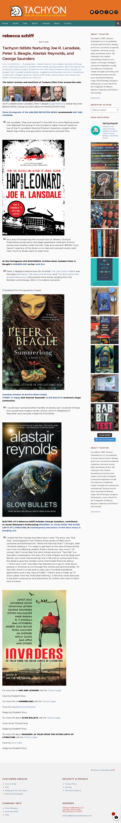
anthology (77, 64)
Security (68, 787)
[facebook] (97, 12)
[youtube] (102, 12)
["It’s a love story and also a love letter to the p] (105, 330)
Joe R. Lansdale (16, 72)
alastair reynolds (65, 64)
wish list (39, 264)
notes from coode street (73, 72)
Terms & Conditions (73, 790)
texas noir (37, 78)
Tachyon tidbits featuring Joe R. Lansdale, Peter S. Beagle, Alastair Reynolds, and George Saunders (41, 53)
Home (5, 23)
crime (4, 67)
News (56, 23)
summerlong (15, 78)
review (48, 75)
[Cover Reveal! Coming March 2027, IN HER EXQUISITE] (105, 359)
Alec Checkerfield (11, 64)
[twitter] (92, 12)
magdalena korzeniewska (51, 72)
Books (16, 23)
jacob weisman (71, 69)
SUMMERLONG (19, 264)
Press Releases (11, 808)
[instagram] (116, 12)
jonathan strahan (31, 72)
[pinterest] (111, 12)
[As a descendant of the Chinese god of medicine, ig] (105, 301)
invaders (16, 69)
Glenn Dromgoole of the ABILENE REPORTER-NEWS (29, 112)
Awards (46, 23)
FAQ (7, 787)
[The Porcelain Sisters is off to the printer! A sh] (105, 388)
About (35, 23)
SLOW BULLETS (54, 398)
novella (5, 75)
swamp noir (26, 78)
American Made (11, 811)
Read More (95, 98)
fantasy (46, 67)
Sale (25, 23)
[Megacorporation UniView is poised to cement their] (105, 272)
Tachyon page (54, 690)
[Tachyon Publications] (37, 19)
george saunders (57, 67)
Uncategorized (28, 64)
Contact (67, 23)
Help (7, 815)
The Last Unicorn (60, 271)
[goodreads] (106, 12)
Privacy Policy (70, 784)
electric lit (24, 67)
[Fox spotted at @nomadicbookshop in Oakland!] (105, 243)
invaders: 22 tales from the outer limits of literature (42, 69)
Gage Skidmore (57, 104)
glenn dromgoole (72, 67)
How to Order (10, 784)
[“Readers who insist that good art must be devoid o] (105, 417)
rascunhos (27, 75)
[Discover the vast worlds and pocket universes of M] (105, 185)
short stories (70, 75)
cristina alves (13, 67)
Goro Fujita (16, 743)
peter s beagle (15, 75)
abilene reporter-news (47, 64)
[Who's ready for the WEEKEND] (105, 156)
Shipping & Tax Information (16, 790)
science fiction (58, 75)
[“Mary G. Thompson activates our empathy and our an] (105, 214)
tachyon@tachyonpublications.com (77, 816)
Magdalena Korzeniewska (23, 707)
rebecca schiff (38, 75)
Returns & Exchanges (14, 794)
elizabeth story (35, 67)
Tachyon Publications (101, 770)
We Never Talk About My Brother (34, 274)
